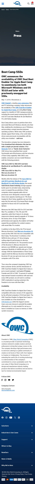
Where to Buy (6, 446)
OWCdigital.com (6, 302)
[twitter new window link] (15, 418)
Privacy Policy (20, 474)
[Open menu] (2, 3)
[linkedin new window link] (19, 418)
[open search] (28, 4)
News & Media (6, 459)
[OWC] (17, 5)
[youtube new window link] (10, 418)
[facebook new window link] (2, 418)
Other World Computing (20, 339)
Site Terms (11, 474)
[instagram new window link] (6, 418)
